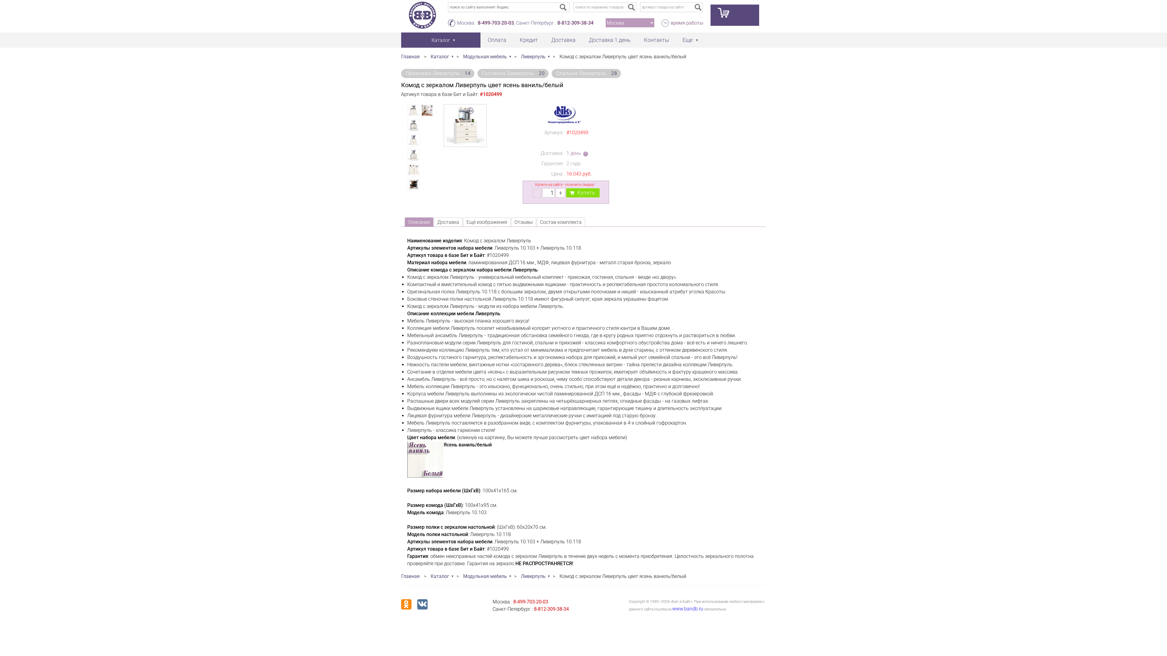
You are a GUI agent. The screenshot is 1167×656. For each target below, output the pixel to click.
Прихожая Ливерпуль (438, 73)
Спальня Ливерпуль (586, 73)
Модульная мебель (485, 57)
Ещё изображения (486, 222)
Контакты (656, 40)
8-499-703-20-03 (496, 23)
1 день (573, 153)
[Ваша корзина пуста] (735, 15)
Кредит (529, 40)
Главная (410, 57)
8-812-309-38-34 (575, 23)
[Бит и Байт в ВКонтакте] (422, 604)
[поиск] (631, 7)
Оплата (497, 40)
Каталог (440, 57)
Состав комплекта (561, 222)
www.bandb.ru (687, 609)
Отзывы (524, 222)
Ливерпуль (533, 57)
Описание (419, 222)
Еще (688, 40)
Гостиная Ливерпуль (513, 73)
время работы (687, 23)
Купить (586, 193)
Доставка (563, 40)
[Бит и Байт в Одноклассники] (406, 604)
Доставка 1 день (610, 40)
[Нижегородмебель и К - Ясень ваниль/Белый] (425, 476)
